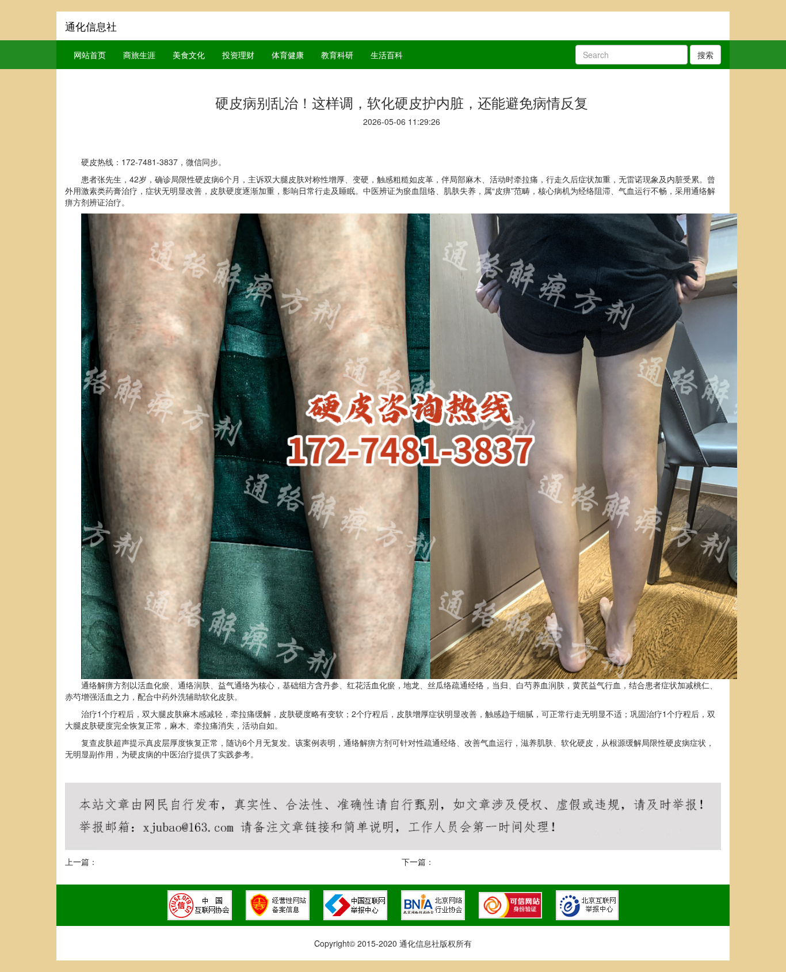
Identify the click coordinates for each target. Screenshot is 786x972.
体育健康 (288, 54)
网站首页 (90, 54)
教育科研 (337, 54)
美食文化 (189, 54)
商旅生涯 (139, 54)
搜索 (705, 54)
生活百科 (387, 54)
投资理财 (238, 54)
